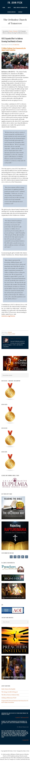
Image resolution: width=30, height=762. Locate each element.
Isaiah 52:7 (18, 717)
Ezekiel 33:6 (25, 740)
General (10, 332)
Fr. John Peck (15, 2)
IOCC (13, 334)
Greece (10, 334)
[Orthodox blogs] (10, 400)
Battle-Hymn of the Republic (8, 689)
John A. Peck (26, 751)
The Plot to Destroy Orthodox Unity (10, 695)
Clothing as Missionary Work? (9, 697)
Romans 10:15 (25, 717)
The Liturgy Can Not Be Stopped (10, 692)
